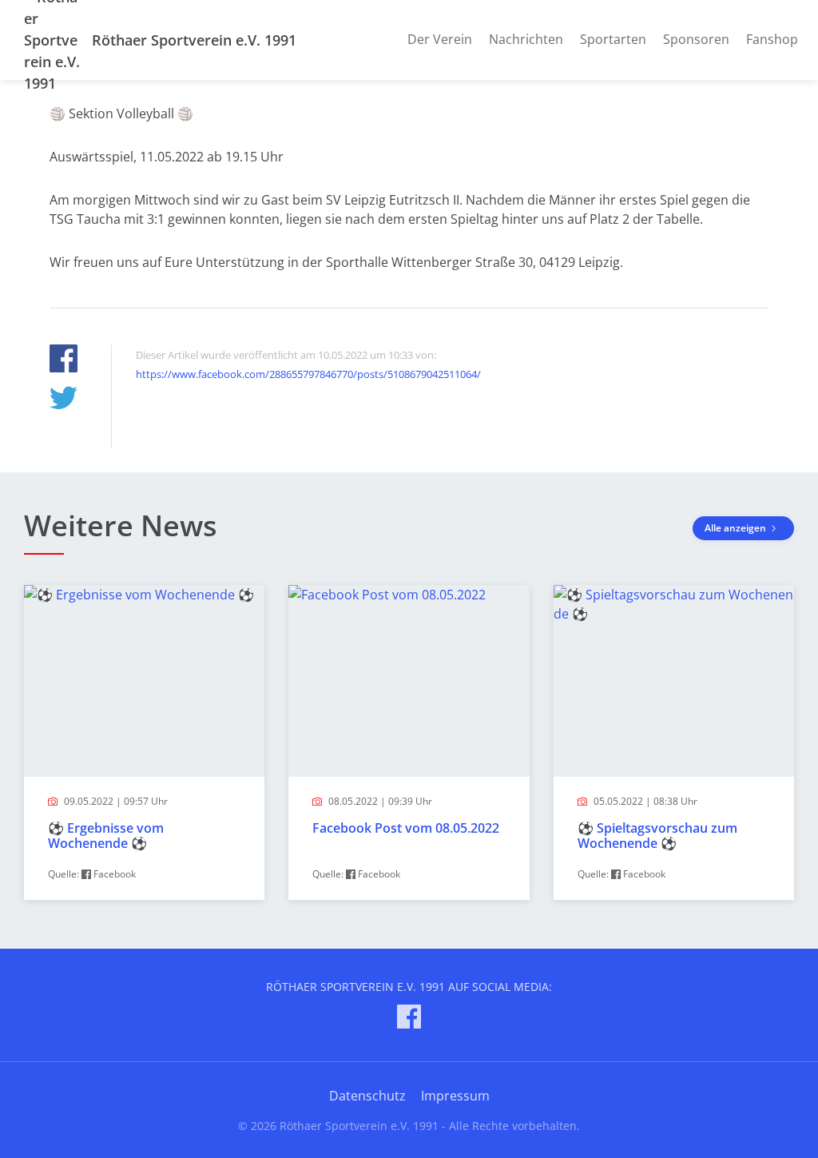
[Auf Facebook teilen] (63, 360)
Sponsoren (696, 39)
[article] (144, 742)
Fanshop (772, 39)
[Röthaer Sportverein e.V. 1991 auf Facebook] (409, 1019)
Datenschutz (367, 1095)
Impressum (455, 1095)
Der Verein (439, 39)
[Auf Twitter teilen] (63, 400)
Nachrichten (526, 39)
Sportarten (613, 39)
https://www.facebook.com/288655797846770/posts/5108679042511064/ (308, 374)
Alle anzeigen (736, 528)
